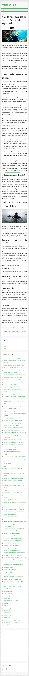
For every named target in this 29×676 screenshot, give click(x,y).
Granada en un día (7, 588)
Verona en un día (7, 565)
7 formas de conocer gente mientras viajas (12, 440)
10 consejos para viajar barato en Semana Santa (13, 581)
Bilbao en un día (7, 598)
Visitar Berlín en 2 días (8, 572)
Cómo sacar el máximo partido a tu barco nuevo (13, 468)
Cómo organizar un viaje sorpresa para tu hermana (14, 430)
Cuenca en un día (7, 584)
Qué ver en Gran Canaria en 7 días (11, 548)
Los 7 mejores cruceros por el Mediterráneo (12, 550)
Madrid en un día (7, 596)
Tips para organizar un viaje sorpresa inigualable (13, 483)
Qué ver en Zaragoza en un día (10, 499)
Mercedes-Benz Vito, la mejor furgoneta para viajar (14, 442)
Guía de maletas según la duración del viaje (12, 439)
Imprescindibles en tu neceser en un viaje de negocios (15, 410)
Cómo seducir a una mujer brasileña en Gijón (13, 377)
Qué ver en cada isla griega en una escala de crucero (14, 375)
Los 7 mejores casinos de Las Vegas (11, 425)
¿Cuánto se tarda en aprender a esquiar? (12, 386)
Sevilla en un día (7, 610)
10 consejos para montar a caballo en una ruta (13, 420)
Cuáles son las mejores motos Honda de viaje (13, 381)
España (5, 344)
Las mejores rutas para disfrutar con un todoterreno (14, 509)
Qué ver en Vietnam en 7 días (10, 524)
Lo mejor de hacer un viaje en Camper (11, 536)
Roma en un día (7, 605)
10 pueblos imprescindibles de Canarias (12, 518)
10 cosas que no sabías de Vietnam (11, 512)
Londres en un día (7, 615)
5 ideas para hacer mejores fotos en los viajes (13, 538)
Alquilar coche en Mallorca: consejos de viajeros (15, 331)
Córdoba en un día (7, 583)
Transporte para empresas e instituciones (12, 547)
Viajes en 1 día (9, 4)
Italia (4, 348)
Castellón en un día (7, 463)
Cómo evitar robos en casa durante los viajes (13, 555)
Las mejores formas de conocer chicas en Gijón (13, 382)
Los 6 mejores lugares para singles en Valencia (13, 427)
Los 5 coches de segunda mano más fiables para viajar (15, 506)
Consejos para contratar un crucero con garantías (14, 511)
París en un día (7, 607)
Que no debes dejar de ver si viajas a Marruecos (13, 507)
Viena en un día (7, 603)
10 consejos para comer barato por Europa (12, 579)
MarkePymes (6, 669)
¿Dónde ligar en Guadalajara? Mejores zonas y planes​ (15, 374)
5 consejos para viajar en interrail (10, 571)
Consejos (5, 343)
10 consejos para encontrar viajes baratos (12, 622)
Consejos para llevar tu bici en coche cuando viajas (14, 478)
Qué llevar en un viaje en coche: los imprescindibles (14, 396)
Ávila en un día (7, 589)
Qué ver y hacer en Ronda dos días (11, 429)
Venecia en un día (7, 625)
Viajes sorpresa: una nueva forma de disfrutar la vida (14, 476)
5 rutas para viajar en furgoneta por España (12, 423)
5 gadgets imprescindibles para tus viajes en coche (14, 535)
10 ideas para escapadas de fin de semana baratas (14, 528)
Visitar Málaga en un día (8, 567)
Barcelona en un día (8, 591)
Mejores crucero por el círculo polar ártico (12, 533)
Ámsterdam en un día (8, 619)
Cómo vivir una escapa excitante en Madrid (12, 451)
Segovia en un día (7, 612)
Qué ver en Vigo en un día (9, 526)
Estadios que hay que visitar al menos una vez (13, 564)
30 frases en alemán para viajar (10, 514)
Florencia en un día (7, 608)
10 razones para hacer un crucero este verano (13, 545)
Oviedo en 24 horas (7, 613)
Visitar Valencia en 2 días (9, 593)
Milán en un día (7, 624)
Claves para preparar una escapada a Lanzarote (13, 576)
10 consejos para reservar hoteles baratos (12, 620)
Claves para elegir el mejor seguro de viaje (12, 559)
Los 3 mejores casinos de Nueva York (11, 394)
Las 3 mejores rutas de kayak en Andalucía (13, 327)
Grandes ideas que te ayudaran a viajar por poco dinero (15, 492)
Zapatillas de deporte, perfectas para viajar (12, 586)
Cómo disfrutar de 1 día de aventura (11, 577)
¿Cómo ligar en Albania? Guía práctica (11, 384)
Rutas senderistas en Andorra (10, 569)
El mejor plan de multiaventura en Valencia (12, 494)
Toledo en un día (7, 601)
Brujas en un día (7, 617)
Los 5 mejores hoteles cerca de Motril (11, 543)
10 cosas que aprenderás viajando (10, 516)
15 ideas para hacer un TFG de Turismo (12, 422)
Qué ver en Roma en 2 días (9, 595)
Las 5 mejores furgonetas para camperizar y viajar (14, 519)
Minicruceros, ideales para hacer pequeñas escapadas (15, 557)
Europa (5, 346)
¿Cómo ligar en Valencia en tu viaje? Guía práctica (14, 379)
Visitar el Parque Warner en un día (11, 600)
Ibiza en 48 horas (7, 574)
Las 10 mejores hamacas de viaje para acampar (13, 411)
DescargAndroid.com (8, 668)
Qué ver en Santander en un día (10, 500)
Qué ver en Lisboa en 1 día (9, 405)
